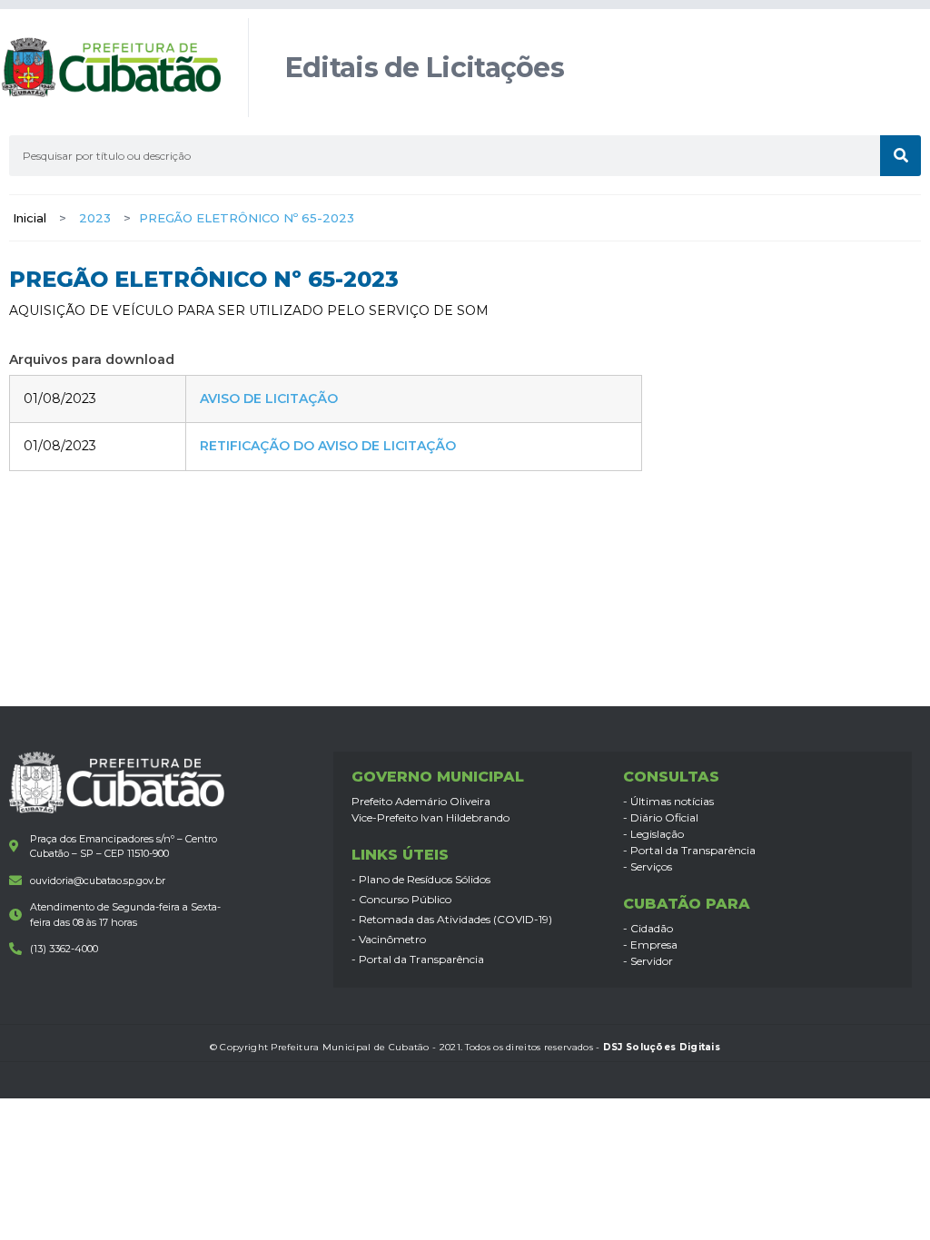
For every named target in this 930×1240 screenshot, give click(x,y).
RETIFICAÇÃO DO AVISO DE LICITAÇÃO (328, 446)
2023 (95, 218)
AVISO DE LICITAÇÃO (269, 398)
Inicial (29, 218)
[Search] (900, 155)
